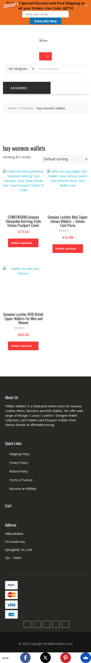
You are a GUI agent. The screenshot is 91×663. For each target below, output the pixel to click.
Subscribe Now (45, 21)
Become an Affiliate (22, 489)
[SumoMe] (85, 657)
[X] (45, 657)
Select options (21, 243)
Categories (19, 88)
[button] (45, 12)
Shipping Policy (19, 454)
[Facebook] (25, 657)
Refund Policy (18, 471)
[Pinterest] (65, 657)
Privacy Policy (18, 463)
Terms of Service (21, 480)
